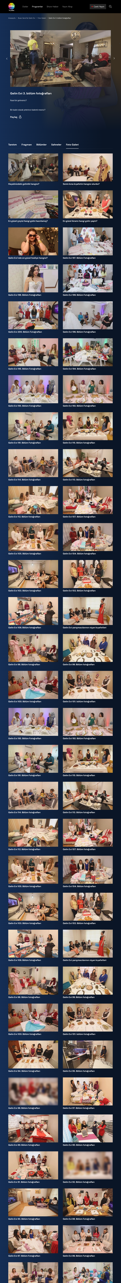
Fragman (27, 144)
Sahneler (56, 144)
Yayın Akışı (67, 6)
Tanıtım (12, 144)
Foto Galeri (72, 144)
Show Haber (52, 6)
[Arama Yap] (110, 6)
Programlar (37, 6)
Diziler (25, 6)
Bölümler (41, 144)
